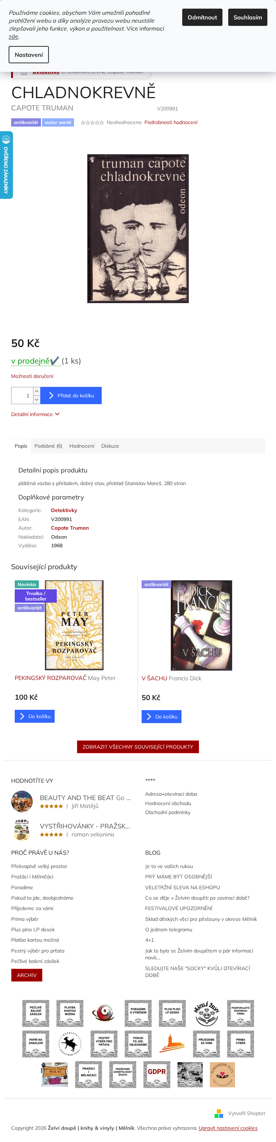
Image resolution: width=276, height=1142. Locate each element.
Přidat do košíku (76, 395)
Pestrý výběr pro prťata (37, 950)
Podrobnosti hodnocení (170, 122)
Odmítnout (202, 17)
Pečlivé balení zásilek (35, 961)
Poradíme (22, 887)
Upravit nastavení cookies (228, 1128)
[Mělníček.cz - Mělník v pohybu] (172, 1043)
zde (13, 36)
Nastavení (29, 54)
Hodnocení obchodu (168, 803)
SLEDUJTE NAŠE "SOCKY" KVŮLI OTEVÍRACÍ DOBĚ (197, 971)
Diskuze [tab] (110, 446)
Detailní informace (32, 414)
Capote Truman (70, 528)
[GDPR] (156, 1074)
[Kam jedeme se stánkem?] (190, 1074)
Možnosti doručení (32, 376)
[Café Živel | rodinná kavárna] (104, 1013)
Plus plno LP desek (33, 929)
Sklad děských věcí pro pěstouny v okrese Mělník (201, 919)
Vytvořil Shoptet (246, 1113)
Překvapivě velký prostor (39, 866)
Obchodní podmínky (167, 812)
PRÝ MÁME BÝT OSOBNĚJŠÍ (178, 876)
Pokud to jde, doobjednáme (42, 898)
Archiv (27, 975)
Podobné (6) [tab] (48, 446)
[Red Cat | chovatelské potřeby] (54, 1074)
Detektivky (64, 510)
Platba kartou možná (35, 940)
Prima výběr (24, 919)
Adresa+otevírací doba (171, 794)
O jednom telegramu (168, 929)
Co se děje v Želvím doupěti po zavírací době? (197, 898)
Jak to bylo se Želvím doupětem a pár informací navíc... (199, 954)
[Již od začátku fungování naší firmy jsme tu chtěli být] (88, 1074)
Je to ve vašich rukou (169, 866)
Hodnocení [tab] (81, 446)
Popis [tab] (21, 446)
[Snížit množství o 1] (36, 400)
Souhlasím (248, 17)
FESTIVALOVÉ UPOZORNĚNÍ (178, 908)
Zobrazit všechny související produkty (138, 747)
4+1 (149, 940)
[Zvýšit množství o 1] (36, 391)
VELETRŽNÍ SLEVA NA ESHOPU (182, 887)
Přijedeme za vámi (32, 908)
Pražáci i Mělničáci (32, 876)
